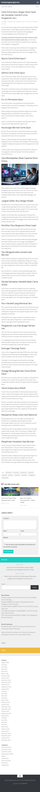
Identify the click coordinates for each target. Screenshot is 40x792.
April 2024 (4, 724)
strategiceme (32, 475)
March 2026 (4, 673)
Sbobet (3, 756)
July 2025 (4, 691)
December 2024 (6, 707)
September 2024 (6, 713)
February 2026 (5, 676)
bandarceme (9, 472)
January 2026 (5, 678)
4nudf (5, 21)
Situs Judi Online (6, 760)
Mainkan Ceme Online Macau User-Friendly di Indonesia (17, 632)
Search (3, 584)
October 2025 (5, 684)
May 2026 (4, 669)
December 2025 (6, 680)
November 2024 (6, 709)
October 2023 (5, 738)
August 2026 (5, 662)
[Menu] (37, 2)
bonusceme (16, 472)
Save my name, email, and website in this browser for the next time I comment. (19, 546)
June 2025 (4, 693)
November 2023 (6, 735)
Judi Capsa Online (6, 747)
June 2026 (4, 667)
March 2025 (4, 700)
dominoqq (4, 475)
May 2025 (4, 696)
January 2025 (5, 704)
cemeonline (30, 472)
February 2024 (5, 729)
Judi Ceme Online (6, 7)
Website (5, 537)
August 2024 (5, 716)
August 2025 (5, 689)
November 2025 (6, 682)
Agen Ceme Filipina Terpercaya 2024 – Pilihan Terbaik (27, 500)
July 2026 (4, 665)
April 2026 (4, 671)
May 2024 (4, 722)
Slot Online (4, 763)
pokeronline (24, 475)
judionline (10, 475)
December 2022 (6, 740)
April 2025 (4, 698)
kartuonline (17, 475)
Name (5, 531)
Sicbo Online (4, 758)
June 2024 (4, 720)
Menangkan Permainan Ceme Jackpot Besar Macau (16, 634)
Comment (6, 518)
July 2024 (4, 718)
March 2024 (4, 727)
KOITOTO (25, 783)
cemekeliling (23, 472)
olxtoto (3, 643)
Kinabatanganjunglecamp (10, 2)
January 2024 (5, 731)
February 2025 (5, 702)
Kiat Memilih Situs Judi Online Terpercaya (13, 626)
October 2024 (5, 711)
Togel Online (5, 765)
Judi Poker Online (6, 752)
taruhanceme (5, 477)
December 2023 (6, 733)
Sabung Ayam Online (7, 754)
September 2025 (6, 687)
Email (23, 531)
